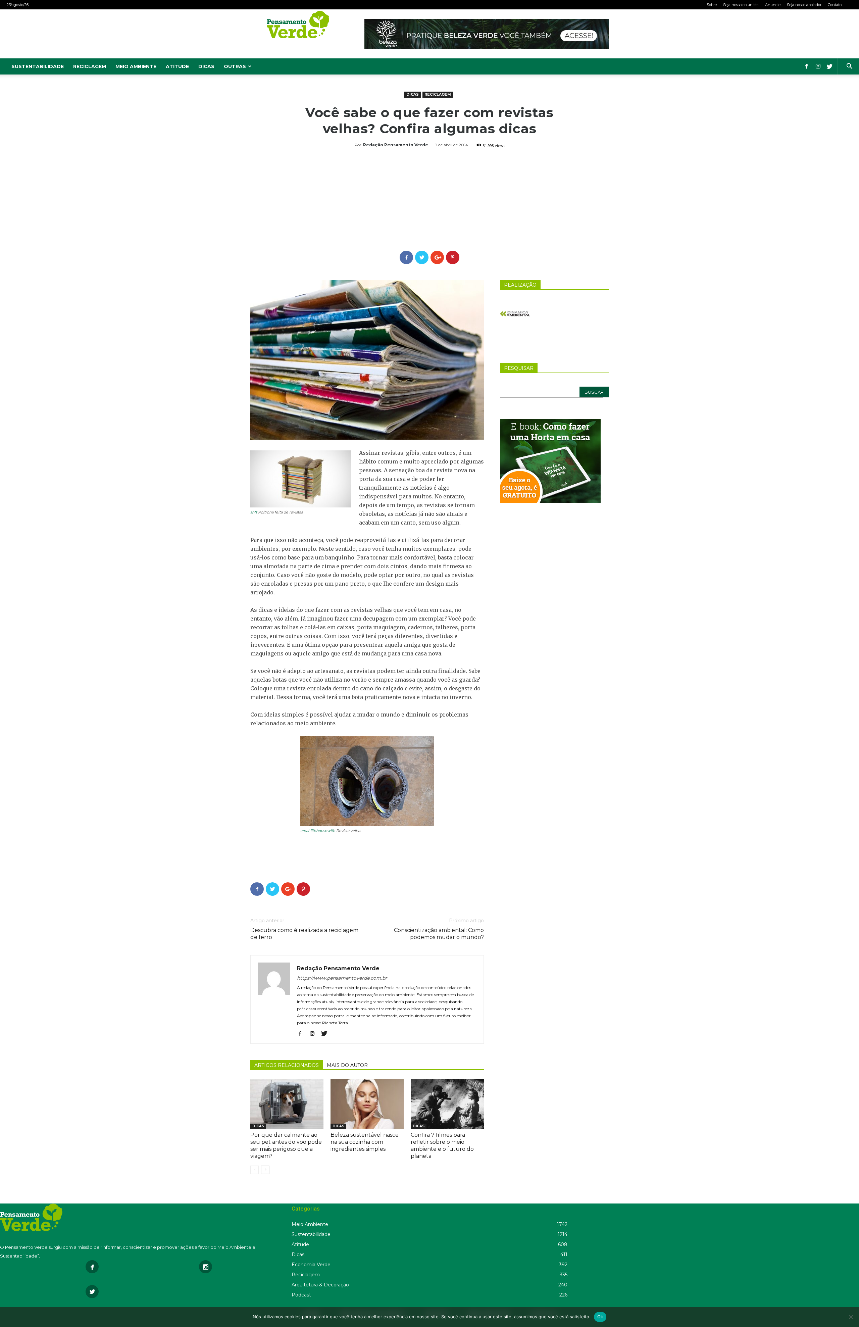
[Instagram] (818, 66)
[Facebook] (807, 66)
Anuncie (772, 4)
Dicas (206, 66)
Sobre (712, 4)
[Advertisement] (429, 200)
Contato (835, 4)
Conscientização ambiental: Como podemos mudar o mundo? (439, 933)
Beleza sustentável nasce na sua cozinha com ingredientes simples (365, 1142)
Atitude (177, 66)
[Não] (850, 1317)
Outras (235, 66)
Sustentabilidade (37, 66)
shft (253, 512)
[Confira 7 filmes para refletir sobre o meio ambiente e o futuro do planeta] (447, 1104)
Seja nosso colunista (741, 4)
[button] (849, 67)
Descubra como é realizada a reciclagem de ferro (304, 933)
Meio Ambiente (135, 66)
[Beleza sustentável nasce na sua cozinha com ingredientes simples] (367, 1104)
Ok (600, 1316)
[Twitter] (829, 66)
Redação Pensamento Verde (395, 144)
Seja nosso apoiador (804, 4)
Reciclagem (89, 66)
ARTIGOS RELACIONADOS (286, 1065)
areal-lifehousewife (317, 830)
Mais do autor (347, 1065)
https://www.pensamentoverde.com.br (342, 978)
